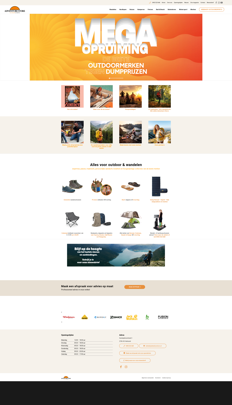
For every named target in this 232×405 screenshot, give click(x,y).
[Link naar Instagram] (219, 2)
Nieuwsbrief (210, 2)
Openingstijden (178, 2)
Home (163, 2)
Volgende (228, 46)
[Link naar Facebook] (216, 2)
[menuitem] (154, 2)
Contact (203, 2)
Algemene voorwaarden (148, 377)
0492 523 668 (156, 2)
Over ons (169, 2)
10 (122, 78)
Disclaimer (158, 377)
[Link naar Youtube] (221, 2)
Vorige (4, 46)
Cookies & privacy (166, 377)
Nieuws (186, 2)
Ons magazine (194, 2)
